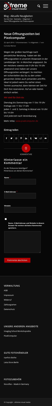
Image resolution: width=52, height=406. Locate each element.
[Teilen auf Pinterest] (21, 138)
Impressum (9, 295)
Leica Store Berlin (11, 362)
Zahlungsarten (10, 304)
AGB (6, 290)
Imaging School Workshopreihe (17, 331)
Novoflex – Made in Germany (16, 384)
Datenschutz (9, 309)
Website (7, 206)
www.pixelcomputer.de (27, 121)
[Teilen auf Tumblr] (31, 138)
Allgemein (34, 42)
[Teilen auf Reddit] (40, 138)
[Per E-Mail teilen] (45, 138)
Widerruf (7, 299)
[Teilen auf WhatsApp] (16, 138)
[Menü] (44, 6)
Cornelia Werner (10, 46)
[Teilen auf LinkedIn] (26, 138)
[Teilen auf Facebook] (6, 138)
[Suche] (37, 6)
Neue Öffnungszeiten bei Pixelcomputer (22, 36)
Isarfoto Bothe (10, 357)
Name (7, 177)
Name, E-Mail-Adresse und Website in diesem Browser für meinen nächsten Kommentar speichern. (26, 225)
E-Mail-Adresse (10, 191)
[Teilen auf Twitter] (11, 138)
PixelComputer (10, 335)
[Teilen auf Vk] (36, 138)
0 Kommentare (21, 42)
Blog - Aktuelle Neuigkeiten (18, 16)
